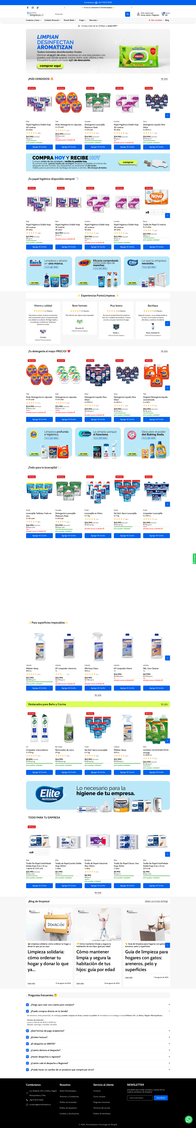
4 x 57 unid (59, 399)
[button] (33, 20)
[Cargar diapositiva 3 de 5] (94, 70)
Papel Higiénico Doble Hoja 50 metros (38, 126)
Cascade (88, 121)
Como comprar (99, 1096)
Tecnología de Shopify (108, 1124)
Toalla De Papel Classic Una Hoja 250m (126, 864)
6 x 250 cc (147, 516)
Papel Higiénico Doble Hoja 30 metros (126, 126)
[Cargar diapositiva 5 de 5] (101, 70)
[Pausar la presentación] (112, 70)
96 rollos (117, 130)
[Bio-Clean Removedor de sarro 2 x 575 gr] (156, 570)
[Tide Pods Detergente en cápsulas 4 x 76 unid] (68, 102)
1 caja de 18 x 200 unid (34, 868)
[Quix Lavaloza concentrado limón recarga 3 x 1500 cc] (156, 728)
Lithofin (29, 665)
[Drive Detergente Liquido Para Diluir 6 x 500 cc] (98, 375)
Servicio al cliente (103, 1084)
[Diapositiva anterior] (64, 7)
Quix (144, 747)
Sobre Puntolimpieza (68, 1091)
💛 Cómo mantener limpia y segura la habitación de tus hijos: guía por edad (93, 945)
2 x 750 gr (30, 752)
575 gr (57, 594)
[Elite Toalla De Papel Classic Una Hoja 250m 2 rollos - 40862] (127, 841)
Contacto (97, 1091)
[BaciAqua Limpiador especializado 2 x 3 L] (127, 570)
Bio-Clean (58, 589)
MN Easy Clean (91, 668)
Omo (145, 121)
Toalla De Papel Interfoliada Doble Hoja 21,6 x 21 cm (38, 864)
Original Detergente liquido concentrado (155, 398)
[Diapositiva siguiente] (131, 7)
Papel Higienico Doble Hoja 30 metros (126, 225)
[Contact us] (189, 1119)
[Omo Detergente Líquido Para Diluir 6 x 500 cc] (156, 102)
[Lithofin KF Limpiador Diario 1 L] (127, 646)
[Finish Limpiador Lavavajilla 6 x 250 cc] (156, 491)
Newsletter (135, 1084)
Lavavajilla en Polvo (93, 513)
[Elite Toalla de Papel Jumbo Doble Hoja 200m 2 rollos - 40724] (68, 841)
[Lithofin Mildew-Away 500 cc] (39, 646)
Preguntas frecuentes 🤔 (42, 995)
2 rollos (58, 868)
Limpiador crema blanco (37, 750)
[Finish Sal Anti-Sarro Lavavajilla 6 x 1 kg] (127, 491)
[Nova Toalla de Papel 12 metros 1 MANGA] (156, 202)
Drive (86, 394)
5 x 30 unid (30, 518)
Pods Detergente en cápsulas (68, 124)
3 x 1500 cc (147, 755)
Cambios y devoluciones (69, 1114)
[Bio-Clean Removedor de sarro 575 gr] (68, 570)
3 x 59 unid (89, 130)
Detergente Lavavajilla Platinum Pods (95, 126)
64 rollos (29, 130)
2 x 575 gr (146, 594)
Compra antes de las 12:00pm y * (99, 26)
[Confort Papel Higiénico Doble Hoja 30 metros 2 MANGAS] (127, 102)
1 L (56, 671)
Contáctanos (33, 1084)
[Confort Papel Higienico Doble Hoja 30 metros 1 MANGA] (127, 202)
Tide (56, 121)
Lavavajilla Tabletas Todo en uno (38, 514)
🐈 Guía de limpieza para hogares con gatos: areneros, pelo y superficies (145, 945)
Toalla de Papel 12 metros (154, 224)
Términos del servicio (101, 1108)
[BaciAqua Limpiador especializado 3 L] (98, 570)
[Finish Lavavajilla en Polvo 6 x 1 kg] (98, 491)
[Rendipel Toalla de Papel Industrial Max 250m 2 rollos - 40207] (98, 841)
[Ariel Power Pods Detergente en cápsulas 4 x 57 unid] (68, 375)
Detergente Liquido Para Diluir (154, 126)
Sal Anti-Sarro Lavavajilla (125, 513)
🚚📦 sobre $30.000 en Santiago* (98, 7)
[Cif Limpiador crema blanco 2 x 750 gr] (39, 728)
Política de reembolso (102, 1114)
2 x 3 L (116, 594)
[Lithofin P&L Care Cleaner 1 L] (156, 646)
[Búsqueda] (127, 14)
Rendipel (88, 860)
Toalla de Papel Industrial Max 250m (96, 864)
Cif (27, 747)
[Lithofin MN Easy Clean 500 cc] (98, 646)
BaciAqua (153, 305)
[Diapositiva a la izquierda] (28, 115)
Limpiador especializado (37, 592)
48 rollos (58, 230)
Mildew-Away (32, 668)
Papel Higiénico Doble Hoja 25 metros (67, 225)
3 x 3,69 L (146, 402)
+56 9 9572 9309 (105, 2)
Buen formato (79, 305)
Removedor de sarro (64, 592)
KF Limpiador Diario (123, 668)
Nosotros (65, 1084)
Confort (116, 121)
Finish (28, 510)
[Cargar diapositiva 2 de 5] (91, 70)
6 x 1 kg (87, 516)
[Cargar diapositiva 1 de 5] (88, 70)
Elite (27, 121)
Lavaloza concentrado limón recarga (156, 751)
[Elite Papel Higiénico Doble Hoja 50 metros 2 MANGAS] (39, 102)
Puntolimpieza (92, 1124)
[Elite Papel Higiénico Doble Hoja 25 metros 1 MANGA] (68, 202)
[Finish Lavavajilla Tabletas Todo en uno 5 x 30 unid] (39, 491)
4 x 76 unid (59, 127)
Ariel (57, 394)
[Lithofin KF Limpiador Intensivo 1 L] (68, 646)
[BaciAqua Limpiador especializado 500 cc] (39, 570)
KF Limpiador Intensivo (65, 668)
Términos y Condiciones (69, 1096)
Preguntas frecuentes (101, 1102)
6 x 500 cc (147, 130)
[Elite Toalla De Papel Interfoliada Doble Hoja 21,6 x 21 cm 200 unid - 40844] (156, 841)
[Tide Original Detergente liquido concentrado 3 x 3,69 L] (156, 375)
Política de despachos (68, 1108)
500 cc (29, 594)
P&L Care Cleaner (151, 668)
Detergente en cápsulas (66, 397)
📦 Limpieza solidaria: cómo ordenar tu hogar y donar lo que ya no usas (49, 945)
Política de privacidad (68, 1102)
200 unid (146, 868)
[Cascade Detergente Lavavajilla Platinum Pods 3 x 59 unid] (98, 102)
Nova (145, 221)
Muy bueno (116, 305)
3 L (86, 594)
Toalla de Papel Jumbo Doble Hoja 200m (68, 864)
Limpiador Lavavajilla (152, 513)
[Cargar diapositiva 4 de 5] (97, 70)
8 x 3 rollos (147, 227)
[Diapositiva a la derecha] (167, 115)
